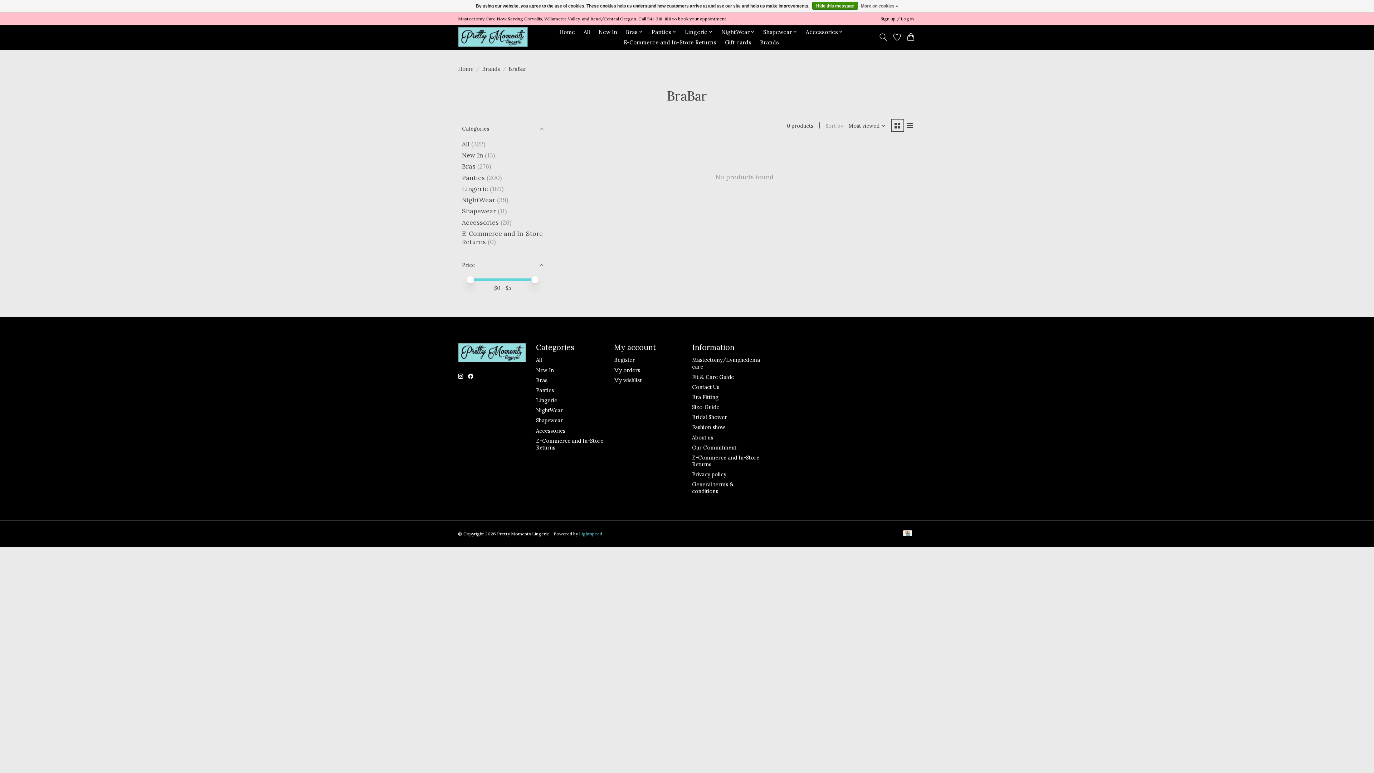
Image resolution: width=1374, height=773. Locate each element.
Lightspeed (590, 533)
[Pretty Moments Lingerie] (493, 37)
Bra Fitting (705, 397)
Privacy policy (709, 474)
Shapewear (479, 211)
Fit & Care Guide (713, 377)
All (587, 32)
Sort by (834, 125)
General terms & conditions (713, 488)
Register (624, 359)
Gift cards (738, 42)
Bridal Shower (709, 417)
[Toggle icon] (883, 37)
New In (608, 32)
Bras (469, 166)
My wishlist (628, 380)
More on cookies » (879, 6)
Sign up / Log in (897, 18)
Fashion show (708, 427)
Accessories (480, 222)
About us (702, 437)
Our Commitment (714, 447)
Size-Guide (705, 407)
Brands (769, 42)
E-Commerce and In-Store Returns (669, 42)
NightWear (478, 200)
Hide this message (835, 6)
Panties (473, 178)
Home (567, 32)
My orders (627, 370)
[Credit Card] (907, 533)
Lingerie (475, 189)
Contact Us (705, 387)
